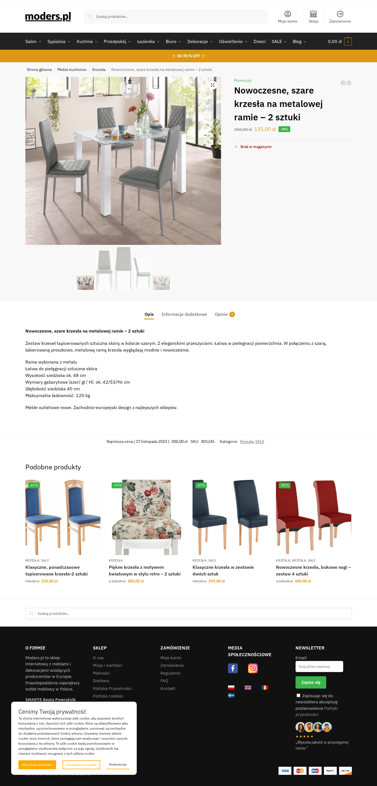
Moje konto (287, 21)
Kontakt (167, 688)
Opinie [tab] (224, 314)
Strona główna (39, 69)
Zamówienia (172, 665)
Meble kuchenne (72, 69)
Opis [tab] (149, 314)
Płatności (101, 673)
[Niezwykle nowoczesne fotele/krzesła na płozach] (343, 83)
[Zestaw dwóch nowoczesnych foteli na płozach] (349, 83)
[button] (340, 41)
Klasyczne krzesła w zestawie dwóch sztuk (223, 570)
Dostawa (101, 680)
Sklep (313, 21)
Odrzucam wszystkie (81, 765)
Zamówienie (340, 21)
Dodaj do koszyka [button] (63, 593)
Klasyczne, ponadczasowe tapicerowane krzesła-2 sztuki (56, 570)
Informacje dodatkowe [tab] (184, 314)
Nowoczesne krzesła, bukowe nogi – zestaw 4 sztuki (313, 570)
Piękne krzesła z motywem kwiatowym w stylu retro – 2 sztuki (145, 570)
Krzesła (98, 69)
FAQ (164, 680)
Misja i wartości (107, 665)
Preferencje (118, 764)
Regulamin (170, 673)
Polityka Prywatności (112, 688)
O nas (98, 657)
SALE (259, 441)
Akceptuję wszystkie (37, 765)
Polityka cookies (108, 696)
